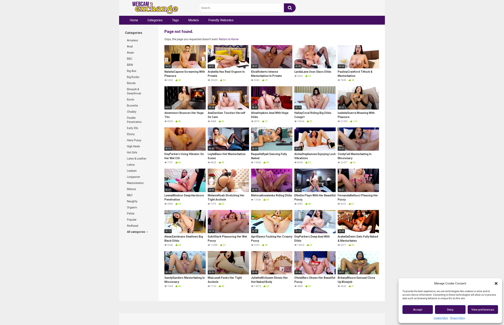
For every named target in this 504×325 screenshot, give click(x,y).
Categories (155, 20)
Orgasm (132, 207)
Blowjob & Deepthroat (134, 91)
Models (193, 20)
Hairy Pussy (134, 140)
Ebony (131, 134)
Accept (417, 309)
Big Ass (131, 70)
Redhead (132, 225)
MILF (130, 195)
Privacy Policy (457, 318)
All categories (136, 231)
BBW (130, 64)
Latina (131, 164)
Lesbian (132, 170)
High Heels (133, 146)
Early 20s (132, 128)
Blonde (131, 83)
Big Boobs (133, 77)
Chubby (131, 111)
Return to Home (229, 39)
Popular (132, 219)
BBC (129, 58)
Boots (130, 99)
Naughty (132, 201)
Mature (131, 189)
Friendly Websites (220, 20)
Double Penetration (134, 120)
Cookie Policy (441, 318)
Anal (130, 46)
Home (134, 20)
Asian (130, 52)
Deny (450, 309)
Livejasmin (133, 176)
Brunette (132, 105)
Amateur (132, 40)
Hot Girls (132, 152)
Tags (175, 20)
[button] (496, 283)
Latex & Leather (136, 158)
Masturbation (135, 183)
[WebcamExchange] (153, 8)
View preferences (482, 309)
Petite (130, 213)
